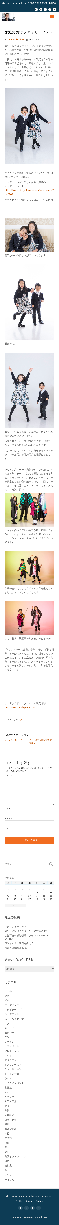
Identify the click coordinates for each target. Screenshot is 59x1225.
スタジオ (9, 1023)
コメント (8, 775)
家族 (20, 719)
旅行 (7, 1133)
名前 (7, 809)
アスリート (11, 995)
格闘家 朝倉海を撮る (16, 947)
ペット (8, 1055)
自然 (7, 1161)
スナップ (9, 1028)
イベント (9, 1000)
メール (8, 818)
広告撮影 (9, 1115)
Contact (39, 1200)
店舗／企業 (11, 1119)
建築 (7, 1124)
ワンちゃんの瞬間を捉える (19, 943)
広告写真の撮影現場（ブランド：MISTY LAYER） (26, 937)
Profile (19, 1200)
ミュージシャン (13, 1069)
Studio (29, 1200)
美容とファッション (15, 1156)
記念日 (8, 1174)
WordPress (42, 1217)
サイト (7, 828)
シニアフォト (12, 1014)
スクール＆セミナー (15, 1018)
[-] (36, 10)
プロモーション (13, 1051)
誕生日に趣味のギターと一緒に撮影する (26, 931)
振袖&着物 (10, 1129)
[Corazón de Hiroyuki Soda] (9, 17)
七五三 (8, 1087)
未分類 (8, 1138)
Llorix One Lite (18, 1217)
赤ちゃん (9, 1179)
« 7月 (15, 905)
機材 (7, 1147)
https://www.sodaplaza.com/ (20, 707)
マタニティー (12, 1060)
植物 (7, 1142)
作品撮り (9, 1096)
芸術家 (8, 1165)
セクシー (9, 1032)
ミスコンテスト (13, 1064)
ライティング (12, 1078)
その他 (8, 991)
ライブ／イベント (14, 1083)
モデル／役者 (12, 1073)
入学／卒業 (11, 1101)
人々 (7, 1092)
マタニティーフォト (15, 926)
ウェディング (12, 1005)
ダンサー (9, 1037)
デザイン (9, 1041)
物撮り (8, 1151)
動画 (7, 1106)
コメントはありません (16, 39)
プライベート (12, 1046)
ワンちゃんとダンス (13, 739)
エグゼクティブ (13, 1009)
